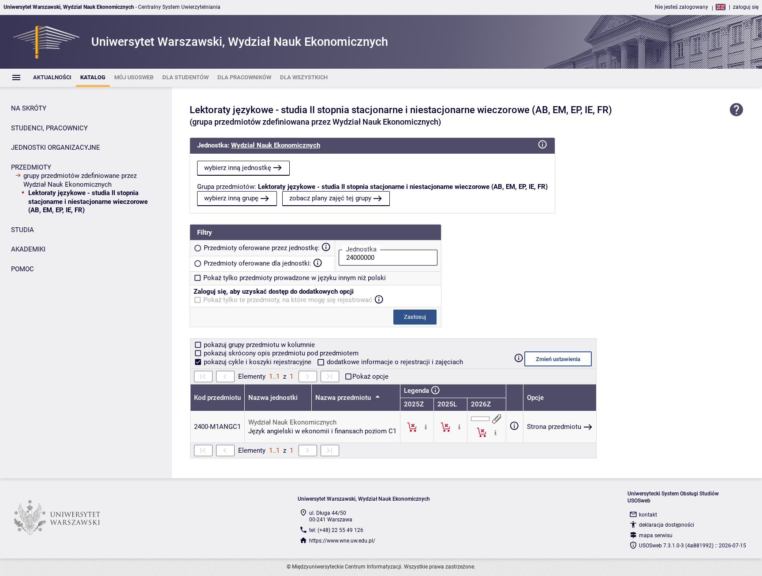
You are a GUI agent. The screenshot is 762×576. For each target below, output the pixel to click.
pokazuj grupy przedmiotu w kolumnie (258, 345)
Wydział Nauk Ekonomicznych (275, 145)
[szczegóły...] (426, 427)
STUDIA (22, 230)
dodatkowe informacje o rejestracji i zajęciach (394, 362)
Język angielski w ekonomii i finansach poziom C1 (322, 431)
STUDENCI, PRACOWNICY (49, 128)
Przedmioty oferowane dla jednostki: (257, 263)
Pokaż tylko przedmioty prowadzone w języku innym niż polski (294, 278)
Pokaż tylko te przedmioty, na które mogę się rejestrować (287, 300)
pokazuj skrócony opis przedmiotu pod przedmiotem (280, 353)
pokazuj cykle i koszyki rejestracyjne (257, 362)
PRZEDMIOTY (31, 167)
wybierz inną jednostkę (237, 168)
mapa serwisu (655, 535)
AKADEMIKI (28, 249)
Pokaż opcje (370, 376)
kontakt (648, 515)
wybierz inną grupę (231, 198)
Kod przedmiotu (217, 398)
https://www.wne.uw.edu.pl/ (342, 541)
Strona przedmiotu (554, 427)
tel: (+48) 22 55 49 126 (336, 530)
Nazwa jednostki (273, 398)
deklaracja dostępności (666, 525)
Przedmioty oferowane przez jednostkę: (261, 248)
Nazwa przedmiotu (344, 398)
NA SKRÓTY (28, 108)
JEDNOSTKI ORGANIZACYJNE (55, 147)
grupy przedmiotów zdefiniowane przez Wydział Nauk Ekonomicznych (80, 180)
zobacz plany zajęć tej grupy (330, 198)
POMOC (22, 269)
